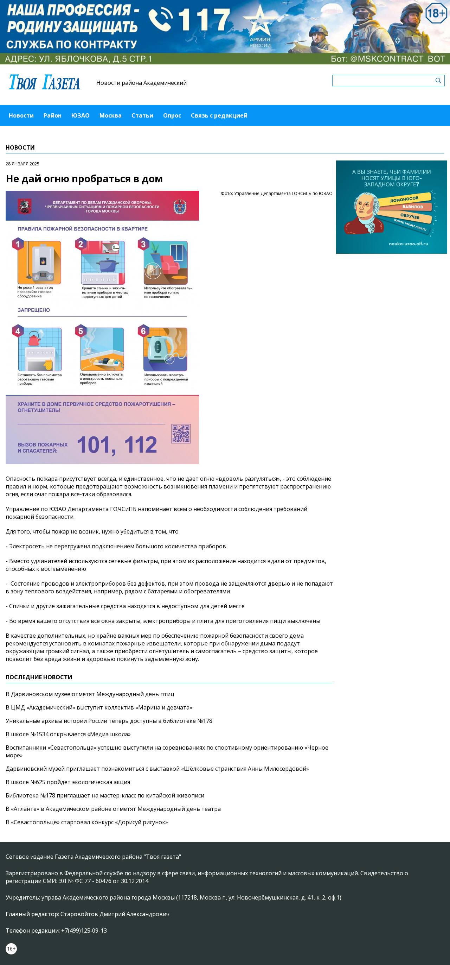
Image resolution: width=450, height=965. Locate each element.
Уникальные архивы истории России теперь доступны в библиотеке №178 (109, 721)
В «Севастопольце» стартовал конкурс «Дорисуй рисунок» (87, 822)
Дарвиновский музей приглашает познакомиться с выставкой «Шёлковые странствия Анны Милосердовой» (157, 768)
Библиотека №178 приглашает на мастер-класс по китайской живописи (105, 795)
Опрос (172, 115)
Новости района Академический (141, 83)
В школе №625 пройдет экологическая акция (68, 782)
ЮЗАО (80, 115)
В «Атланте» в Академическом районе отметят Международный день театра (113, 809)
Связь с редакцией (219, 115)
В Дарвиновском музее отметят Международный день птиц (90, 694)
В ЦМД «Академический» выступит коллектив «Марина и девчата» (99, 707)
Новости (21, 115)
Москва (110, 115)
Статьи (142, 115)
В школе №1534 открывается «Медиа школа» (68, 734)
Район (53, 115)
